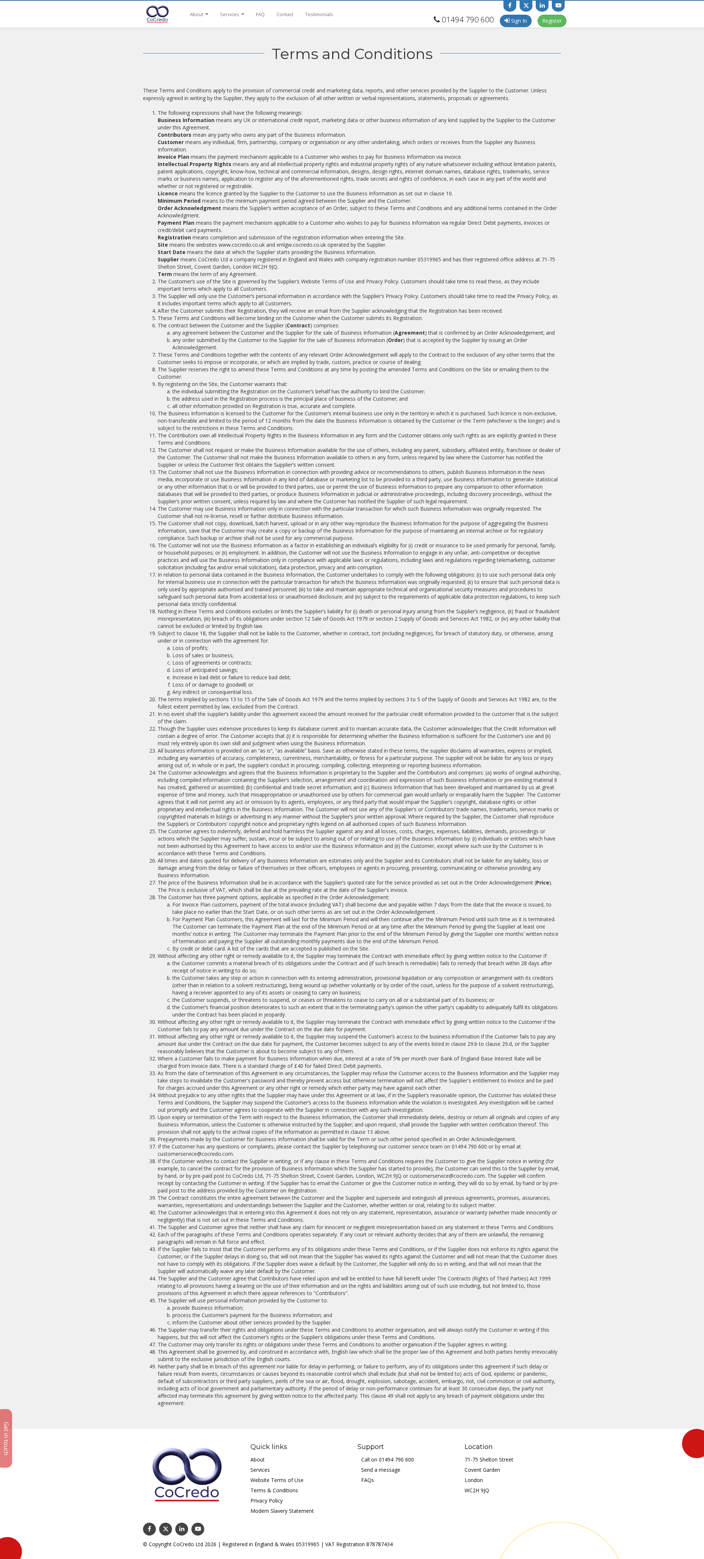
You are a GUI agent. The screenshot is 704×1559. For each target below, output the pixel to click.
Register (552, 20)
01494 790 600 (468, 19)
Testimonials (319, 14)
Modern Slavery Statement (282, 1510)
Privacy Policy (266, 1500)
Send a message (380, 1469)
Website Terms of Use (277, 1480)
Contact (284, 14)
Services (230, 14)
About (197, 14)
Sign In (518, 20)
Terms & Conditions (274, 1490)
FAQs (367, 1480)
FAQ (260, 14)
